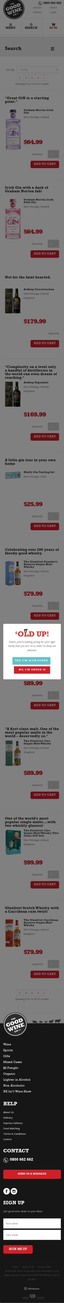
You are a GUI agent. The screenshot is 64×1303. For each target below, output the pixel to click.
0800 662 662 (21, 1160)
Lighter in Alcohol (17, 1080)
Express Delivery (13, 1123)
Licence (7, 1139)
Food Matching (11, 1128)
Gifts (6, 1056)
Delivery (8, 1117)
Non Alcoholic (14, 1086)
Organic (9, 1074)
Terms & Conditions (14, 1133)
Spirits (8, 1050)
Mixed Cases (12, 1062)
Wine (7, 1044)
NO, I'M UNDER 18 (32, 670)
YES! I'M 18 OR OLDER (31, 661)
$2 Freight (10, 1068)
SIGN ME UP (18, 1249)
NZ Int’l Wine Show (17, 1091)
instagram (14, 1191)
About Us (8, 1112)
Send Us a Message (32, 1174)
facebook (6, 1191)
